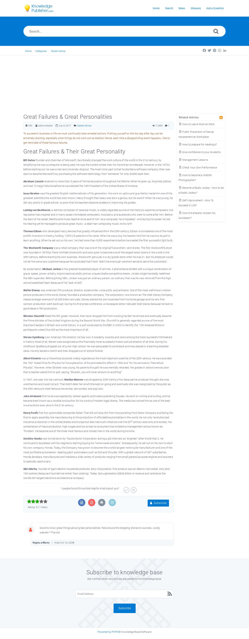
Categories (41, 51)
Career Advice (58, 51)
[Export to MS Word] (81, 502)
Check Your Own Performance (199, 167)
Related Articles (189, 117)
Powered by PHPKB (109, 631)
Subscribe (160, 503)
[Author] (36, 125)
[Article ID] (26, 125)
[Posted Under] (75, 125)
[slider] (37, 501)
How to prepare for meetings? (199, 144)
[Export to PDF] (91, 502)
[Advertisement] (124, 82)
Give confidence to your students (201, 152)
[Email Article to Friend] (112, 502)
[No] (133, 488)
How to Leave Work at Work (198, 124)
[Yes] (125, 488)
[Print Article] (101, 502)
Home (28, 51)
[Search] (216, 31)
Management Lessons (195, 159)
